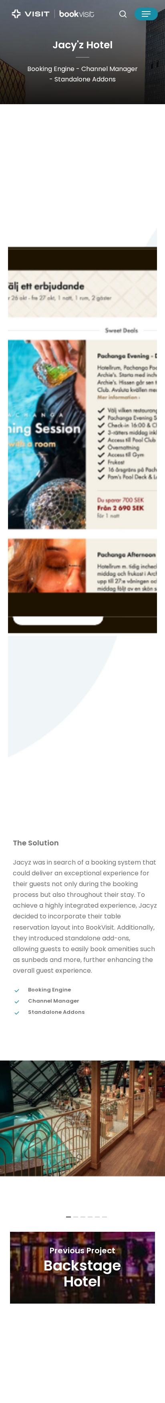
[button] (146, 14)
